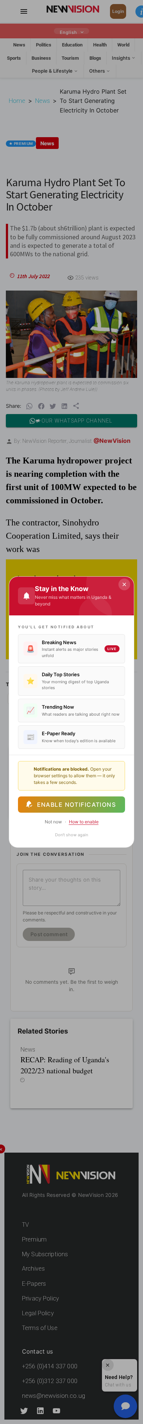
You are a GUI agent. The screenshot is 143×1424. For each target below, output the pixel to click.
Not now (53, 821)
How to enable (84, 821)
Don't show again (71, 834)
